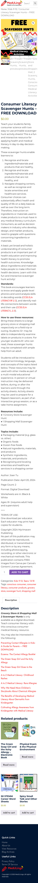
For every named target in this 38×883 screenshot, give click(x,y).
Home (4, 9)
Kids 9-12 (12, 9)
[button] (33, 23)
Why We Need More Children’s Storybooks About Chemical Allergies (18, 689)
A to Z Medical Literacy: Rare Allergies (19, 683)
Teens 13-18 (29, 581)
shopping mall (28, 591)
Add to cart (20, 572)
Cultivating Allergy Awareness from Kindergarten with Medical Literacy (17, 709)
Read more (8, 764)
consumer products (18, 587)
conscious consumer (16, 584)
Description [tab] (11, 600)
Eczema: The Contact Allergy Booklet (18, 654)
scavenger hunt (13, 591)
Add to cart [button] (9, 812)
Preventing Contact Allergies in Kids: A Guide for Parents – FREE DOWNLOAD (18, 646)
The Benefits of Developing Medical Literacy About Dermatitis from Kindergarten (17, 699)
